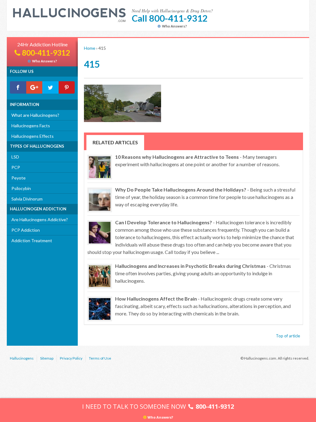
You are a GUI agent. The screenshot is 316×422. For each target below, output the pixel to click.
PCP (15, 167)
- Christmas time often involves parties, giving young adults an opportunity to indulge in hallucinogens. (203, 273)
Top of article (288, 335)
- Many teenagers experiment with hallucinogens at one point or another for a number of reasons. (197, 160)
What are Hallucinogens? (35, 115)
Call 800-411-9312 (170, 18)
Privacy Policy (71, 358)
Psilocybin (21, 188)
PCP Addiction (25, 230)
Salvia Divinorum (27, 198)
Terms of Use (100, 358)
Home (89, 48)
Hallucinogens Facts (30, 125)
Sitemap (46, 358)
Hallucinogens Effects (32, 136)
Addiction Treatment (31, 240)
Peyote (18, 177)
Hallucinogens (22, 358)
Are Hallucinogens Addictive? (39, 219)
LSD (15, 156)
